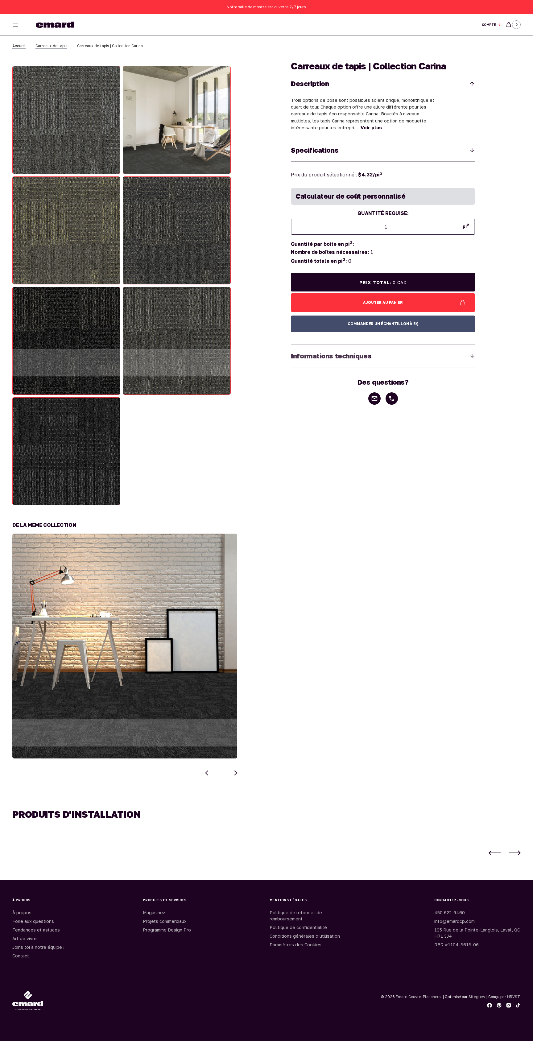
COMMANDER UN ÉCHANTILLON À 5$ (383, 323)
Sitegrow (477, 996)
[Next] (231, 772)
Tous (338, 24)
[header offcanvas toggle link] (18, 25)
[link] (124, 646)
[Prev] (211, 772)
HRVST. (514, 996)
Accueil (19, 45)
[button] (492, 25)
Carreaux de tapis (51, 45)
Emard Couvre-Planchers (418, 996)
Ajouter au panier (383, 302)
